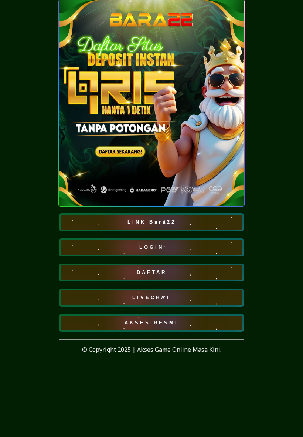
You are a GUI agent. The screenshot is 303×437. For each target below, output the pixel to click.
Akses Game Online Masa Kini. (179, 350)
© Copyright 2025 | (109, 350)
